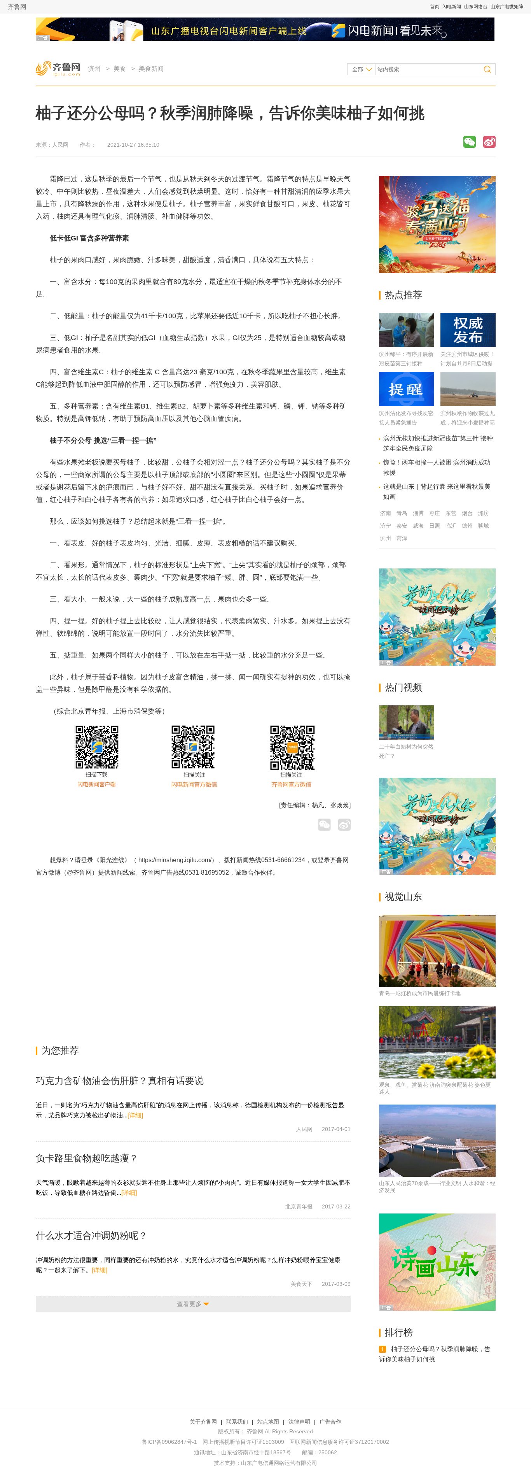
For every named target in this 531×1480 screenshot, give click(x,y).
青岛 (402, 513)
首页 (434, 6)
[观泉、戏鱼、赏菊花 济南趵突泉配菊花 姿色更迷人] (437, 1042)
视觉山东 (403, 896)
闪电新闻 (451, 6)
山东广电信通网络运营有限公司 (279, 1463)
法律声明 (299, 1422)
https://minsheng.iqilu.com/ (174, 860)
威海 (418, 526)
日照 (434, 526)
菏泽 (402, 538)
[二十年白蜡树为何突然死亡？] (406, 722)
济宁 (385, 526)
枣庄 (434, 513)
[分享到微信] (469, 142)
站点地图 (268, 1422)
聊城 (483, 526)
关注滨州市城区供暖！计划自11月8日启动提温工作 (467, 363)
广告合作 (330, 1422)
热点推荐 (403, 294)
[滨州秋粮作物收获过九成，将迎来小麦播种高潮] (468, 404)
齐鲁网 (17, 7)
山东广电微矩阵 (507, 6)
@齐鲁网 (79, 872)
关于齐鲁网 (203, 1422)
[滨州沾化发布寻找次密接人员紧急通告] (406, 404)
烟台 (467, 513)
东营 (450, 513)
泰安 (402, 526)
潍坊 (483, 513)
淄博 (418, 513)
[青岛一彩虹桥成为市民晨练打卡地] (437, 951)
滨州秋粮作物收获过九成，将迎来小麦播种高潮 (467, 422)
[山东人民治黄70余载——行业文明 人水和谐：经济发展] (437, 1141)
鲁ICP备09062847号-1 (169, 1442)
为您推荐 (60, 1050)
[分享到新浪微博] (489, 142)
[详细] (135, 1115)
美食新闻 (151, 68)
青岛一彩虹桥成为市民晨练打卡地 (420, 993)
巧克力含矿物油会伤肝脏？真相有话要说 (120, 1080)
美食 (120, 68)
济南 (385, 513)
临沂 (450, 526)
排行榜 (399, 1332)
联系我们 (237, 1422)
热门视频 (403, 687)
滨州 (94, 68)
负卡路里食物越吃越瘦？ (87, 1158)
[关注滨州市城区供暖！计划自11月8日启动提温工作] (468, 345)
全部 (357, 69)
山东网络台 (475, 6)
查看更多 (189, 1304)
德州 (467, 526)
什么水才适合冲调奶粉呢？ (92, 1235)
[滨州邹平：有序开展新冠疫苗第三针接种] (406, 345)
